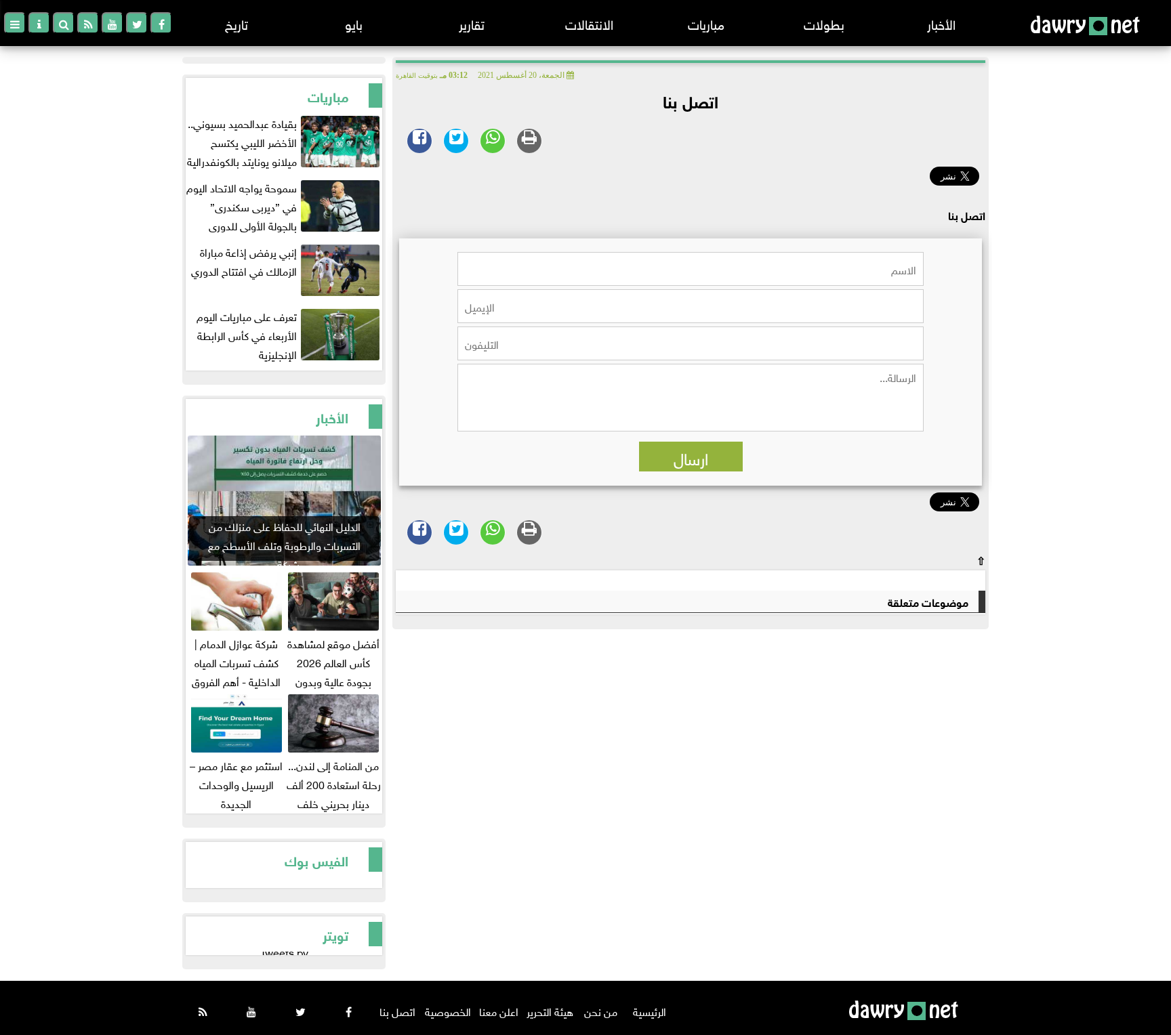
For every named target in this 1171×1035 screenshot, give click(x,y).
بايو (354, 23)
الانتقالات (589, 23)
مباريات (706, 23)
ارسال (691, 456)
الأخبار (941, 23)
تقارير (472, 23)
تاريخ (236, 23)
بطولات (824, 23)
